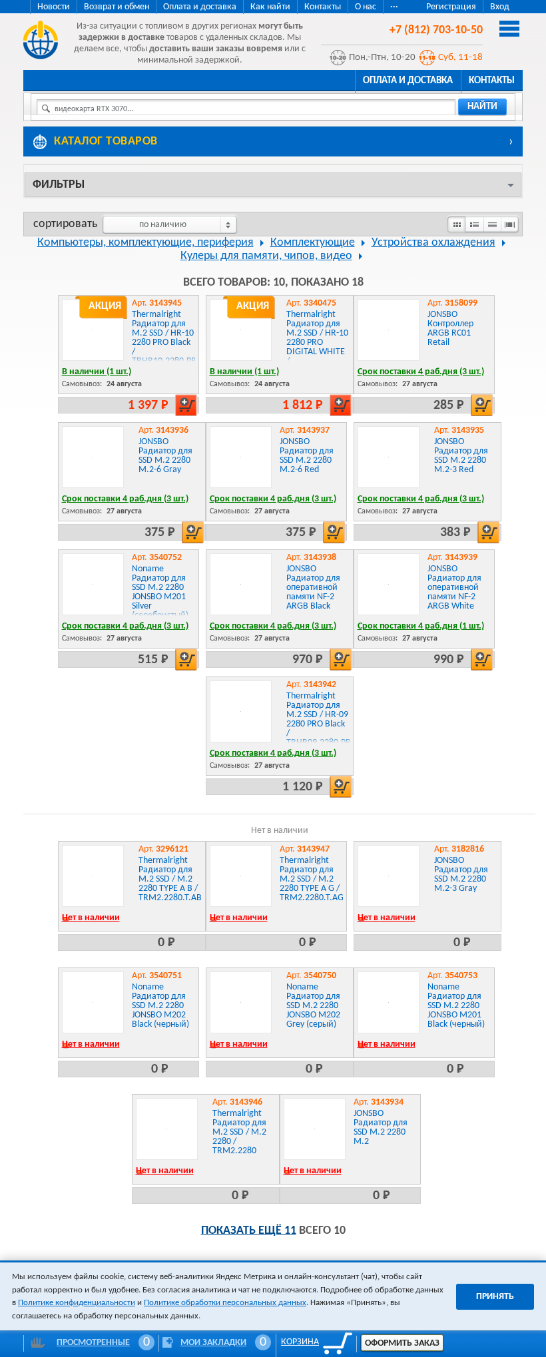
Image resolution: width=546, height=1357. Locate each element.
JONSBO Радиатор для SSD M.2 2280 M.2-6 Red (307, 456)
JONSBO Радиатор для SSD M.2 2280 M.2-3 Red (461, 456)
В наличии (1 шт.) (96, 372)
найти (482, 107)
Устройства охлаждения (433, 242)
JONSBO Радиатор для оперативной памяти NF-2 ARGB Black (313, 587)
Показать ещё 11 (248, 1230)
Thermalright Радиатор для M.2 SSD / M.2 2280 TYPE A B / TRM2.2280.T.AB (170, 879)
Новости (53, 7)
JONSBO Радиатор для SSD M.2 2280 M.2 (381, 1128)
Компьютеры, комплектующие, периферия (145, 242)
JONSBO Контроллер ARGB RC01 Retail (450, 329)
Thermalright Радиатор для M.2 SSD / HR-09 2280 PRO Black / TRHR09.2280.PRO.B (325, 719)
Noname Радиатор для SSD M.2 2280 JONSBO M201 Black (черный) (456, 1005)
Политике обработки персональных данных (225, 1302)
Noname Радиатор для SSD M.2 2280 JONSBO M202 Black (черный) (160, 1005)
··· (394, 7)
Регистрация (451, 7)
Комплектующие (312, 242)
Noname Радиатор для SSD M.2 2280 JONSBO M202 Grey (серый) (313, 1005)
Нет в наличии (91, 918)
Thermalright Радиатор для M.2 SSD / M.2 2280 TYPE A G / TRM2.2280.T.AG (312, 879)
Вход (499, 7)
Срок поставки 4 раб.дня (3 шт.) (421, 372)
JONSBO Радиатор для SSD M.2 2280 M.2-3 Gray (461, 875)
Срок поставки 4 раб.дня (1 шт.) (421, 626)
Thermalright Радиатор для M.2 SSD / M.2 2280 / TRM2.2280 (239, 1132)
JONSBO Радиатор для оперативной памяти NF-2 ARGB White (454, 587)
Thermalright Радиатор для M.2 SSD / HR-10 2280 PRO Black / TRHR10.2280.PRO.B (171, 338)
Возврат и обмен (116, 7)
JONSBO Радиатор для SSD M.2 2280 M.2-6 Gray (165, 456)
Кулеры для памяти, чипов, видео (266, 256)
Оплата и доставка (199, 7)
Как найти (270, 7)
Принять (495, 1297)
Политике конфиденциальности (76, 1302)
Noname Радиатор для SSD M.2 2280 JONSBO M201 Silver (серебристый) (160, 592)
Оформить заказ (402, 1343)
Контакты (322, 7)
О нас (365, 7)
